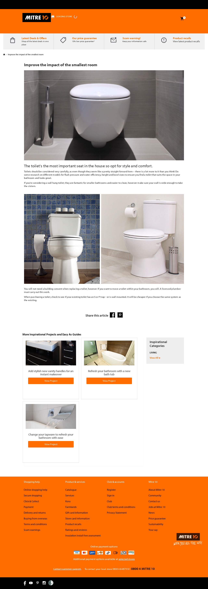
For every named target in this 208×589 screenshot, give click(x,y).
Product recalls (182, 38)
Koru (68, 501)
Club (109, 501)
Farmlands (71, 507)
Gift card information (76, 512)
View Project (51, 380)
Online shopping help (35, 489)
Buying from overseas (35, 518)
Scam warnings (32, 529)
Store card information (77, 518)
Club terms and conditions (121, 507)
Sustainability (156, 524)
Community (155, 495)
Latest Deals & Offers (34, 38)
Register (111, 489)
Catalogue (71, 489)
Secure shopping (33, 495)
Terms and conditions (35, 524)
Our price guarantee (84, 38)
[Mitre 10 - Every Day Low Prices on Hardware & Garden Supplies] (36, 17)
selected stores (127, 559)
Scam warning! (131, 38)
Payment (28, 507)
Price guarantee (157, 518)
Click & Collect (31, 501)
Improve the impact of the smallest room (25, 54)
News (152, 512)
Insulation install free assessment (83, 535)
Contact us (154, 501)
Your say (153, 529)
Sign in (110, 495)
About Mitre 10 (157, 489)
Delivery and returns (35, 512)
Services (69, 495)
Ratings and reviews (76, 529)
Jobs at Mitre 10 (157, 507)
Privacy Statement (117, 512)
